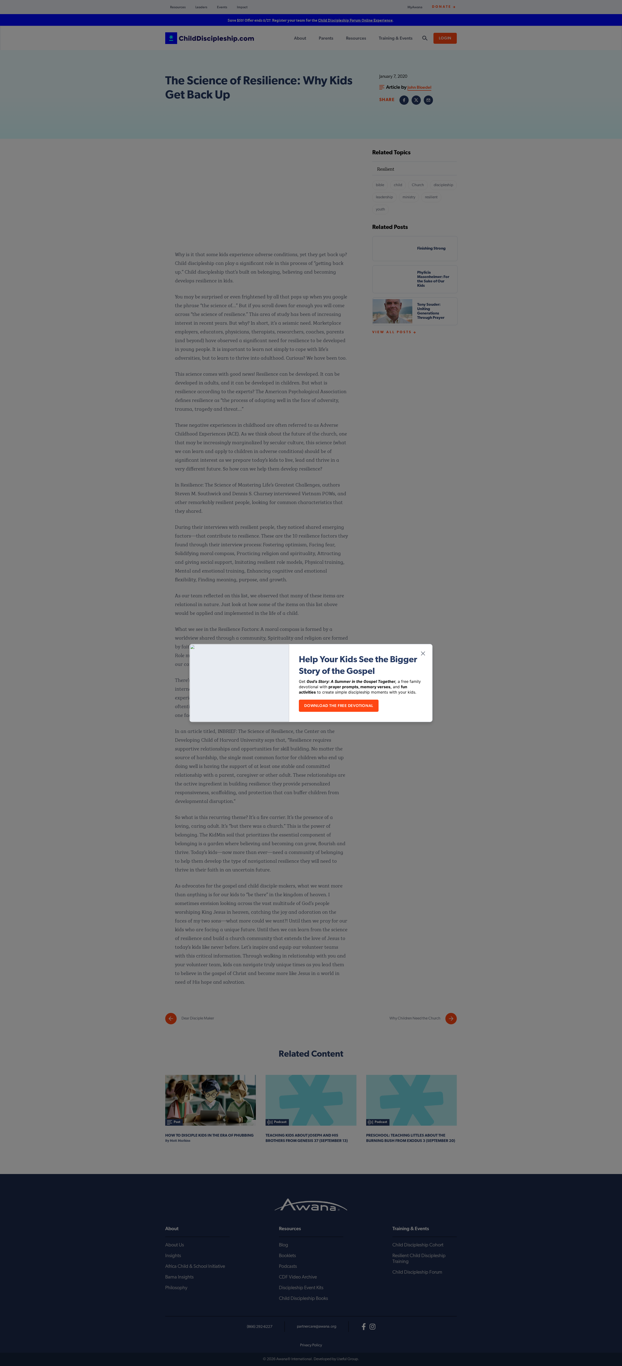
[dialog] (311, 683)
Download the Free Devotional (338, 705)
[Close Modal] (423, 653)
